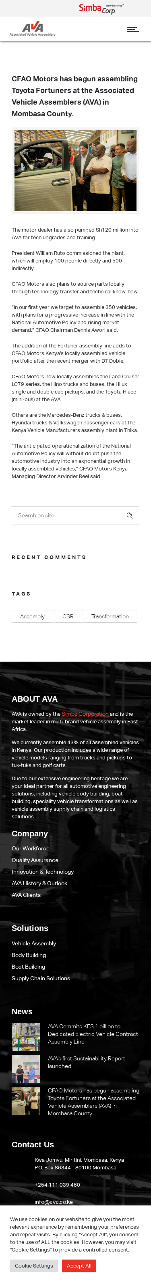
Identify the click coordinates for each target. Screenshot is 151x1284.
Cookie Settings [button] (34, 1266)
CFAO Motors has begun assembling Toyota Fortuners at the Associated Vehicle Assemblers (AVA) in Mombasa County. (93, 1101)
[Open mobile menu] (135, 29)
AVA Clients (26, 895)
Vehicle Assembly (34, 943)
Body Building (29, 955)
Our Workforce (31, 848)
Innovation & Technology (43, 871)
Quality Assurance (35, 860)
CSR (68, 616)
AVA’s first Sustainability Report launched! (86, 1062)
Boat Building (28, 966)
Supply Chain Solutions (41, 978)
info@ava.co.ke (54, 1202)
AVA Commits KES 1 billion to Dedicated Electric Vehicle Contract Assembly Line (93, 1034)
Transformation (110, 616)
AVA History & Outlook (39, 883)
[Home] (32, 34)
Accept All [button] (79, 1266)
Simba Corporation (85, 714)
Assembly (32, 616)
